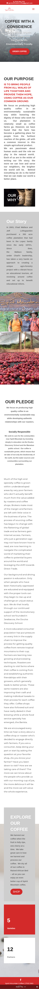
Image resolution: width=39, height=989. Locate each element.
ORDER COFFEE (19, 51)
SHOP (16, 891)
